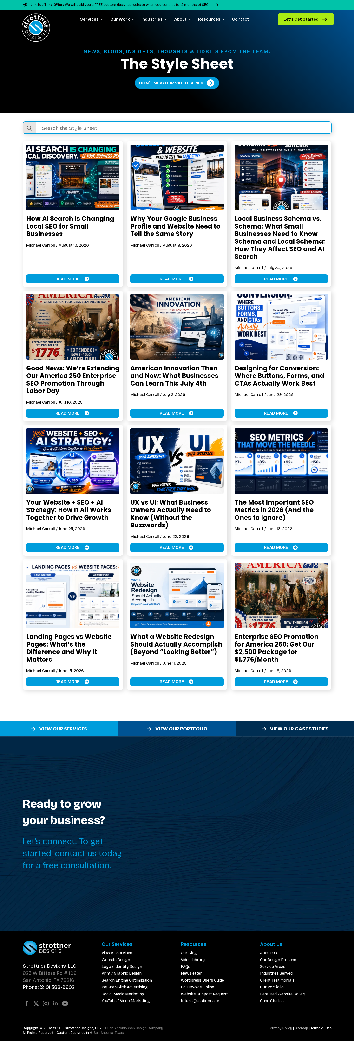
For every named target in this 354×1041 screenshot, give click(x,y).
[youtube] (65, 1003)
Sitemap (301, 1028)
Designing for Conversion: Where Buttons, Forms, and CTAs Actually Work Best (279, 375)
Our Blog (189, 953)
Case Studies (272, 1000)
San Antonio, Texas (109, 1033)
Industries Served (276, 973)
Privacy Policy (281, 1028)
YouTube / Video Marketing (126, 1000)
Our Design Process (278, 960)
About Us (268, 953)
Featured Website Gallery (283, 994)
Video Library (193, 960)
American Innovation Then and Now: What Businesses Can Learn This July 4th (174, 375)
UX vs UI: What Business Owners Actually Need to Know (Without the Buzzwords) (170, 514)
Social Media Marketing (123, 994)
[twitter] (36, 1003)
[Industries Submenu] (166, 19)
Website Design (116, 960)
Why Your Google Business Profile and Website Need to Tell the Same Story (175, 226)
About (180, 19)
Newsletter (191, 973)
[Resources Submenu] (224, 19)
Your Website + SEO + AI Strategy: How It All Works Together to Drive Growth (68, 510)
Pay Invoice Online (197, 987)
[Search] (29, 128)
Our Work (120, 19)
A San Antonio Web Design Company (133, 1028)
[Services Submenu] (103, 19)
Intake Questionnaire (200, 1000)
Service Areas (272, 966)
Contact (240, 19)
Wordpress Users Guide (202, 980)
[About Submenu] (191, 19)
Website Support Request (204, 994)
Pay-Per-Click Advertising (125, 987)
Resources (209, 19)
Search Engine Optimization (127, 980)
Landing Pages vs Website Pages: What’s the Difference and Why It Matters (68, 648)
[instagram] (46, 1003)
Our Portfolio (272, 987)
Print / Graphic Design (122, 973)
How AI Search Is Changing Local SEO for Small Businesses (70, 226)
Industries (152, 19)
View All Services (117, 953)
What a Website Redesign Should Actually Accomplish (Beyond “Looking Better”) (176, 644)
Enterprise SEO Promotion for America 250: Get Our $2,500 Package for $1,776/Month (276, 648)
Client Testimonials (277, 980)
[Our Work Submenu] (134, 19)
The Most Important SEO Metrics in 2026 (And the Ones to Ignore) (274, 510)
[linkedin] (55, 1003)
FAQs (185, 966)
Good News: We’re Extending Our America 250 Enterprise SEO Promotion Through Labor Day (72, 379)
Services (89, 19)
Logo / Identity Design (122, 966)
